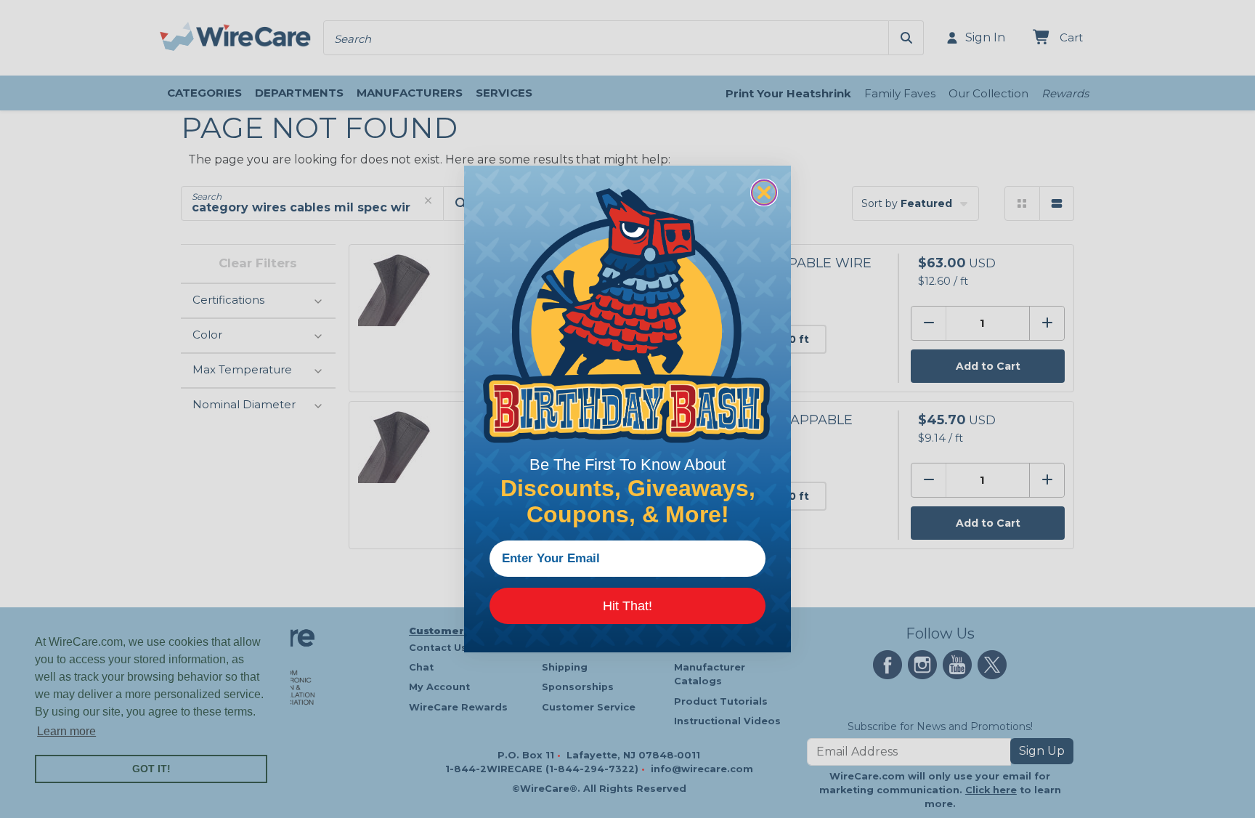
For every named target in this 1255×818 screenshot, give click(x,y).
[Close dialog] (764, 192)
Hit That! (627, 606)
